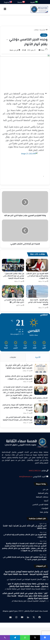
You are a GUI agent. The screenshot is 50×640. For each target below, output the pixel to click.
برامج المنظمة (43, 493)
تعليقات (13, 357)
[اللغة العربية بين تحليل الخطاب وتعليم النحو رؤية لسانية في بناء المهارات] (37, 265)
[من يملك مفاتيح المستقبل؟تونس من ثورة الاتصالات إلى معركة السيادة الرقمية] (13, 265)
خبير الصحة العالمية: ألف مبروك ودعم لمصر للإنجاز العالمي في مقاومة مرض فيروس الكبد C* (17, 408)
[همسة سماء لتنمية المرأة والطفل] (39, 9)
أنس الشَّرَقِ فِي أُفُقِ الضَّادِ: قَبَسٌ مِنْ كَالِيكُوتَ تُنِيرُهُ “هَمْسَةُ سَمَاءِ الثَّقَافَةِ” (18, 367)
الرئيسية (43, 29)
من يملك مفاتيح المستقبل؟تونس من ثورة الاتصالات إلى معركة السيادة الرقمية (13, 276)
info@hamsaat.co (25, 476)
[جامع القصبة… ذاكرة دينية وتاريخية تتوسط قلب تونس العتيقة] (37, 291)
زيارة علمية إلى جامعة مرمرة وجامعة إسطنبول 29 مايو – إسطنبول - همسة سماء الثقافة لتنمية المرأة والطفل (27, 585)
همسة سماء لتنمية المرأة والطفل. (36, 611)
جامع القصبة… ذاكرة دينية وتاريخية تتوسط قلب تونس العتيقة (38, 302)
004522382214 (35, 470)
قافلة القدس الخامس (40, 504)
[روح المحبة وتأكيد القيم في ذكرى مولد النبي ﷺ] (13, 291)
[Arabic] (36, 2)
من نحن (45, 489)
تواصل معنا (44, 512)
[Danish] (23, 2)
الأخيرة (37, 357)
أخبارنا (46, 500)
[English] (10, 2)
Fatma (42, 50)
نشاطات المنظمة (42, 496)
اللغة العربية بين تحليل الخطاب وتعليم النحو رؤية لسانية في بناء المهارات (37, 276)
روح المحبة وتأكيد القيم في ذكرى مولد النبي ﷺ (14, 301)
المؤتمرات (44, 508)
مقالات (36, 29)
